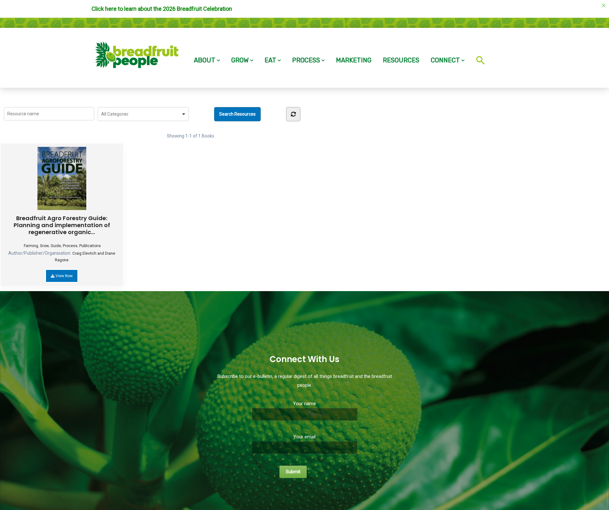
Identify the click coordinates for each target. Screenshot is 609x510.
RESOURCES (401, 60)
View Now (64, 276)
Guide (56, 246)
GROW (240, 60)
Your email (304, 437)
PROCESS (306, 60)
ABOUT (204, 60)
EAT (270, 60)
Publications (90, 246)
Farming (31, 246)
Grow (44, 246)
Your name (304, 403)
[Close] (603, 5)
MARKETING (353, 60)
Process (70, 246)
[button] (478, 56)
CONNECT (445, 60)
